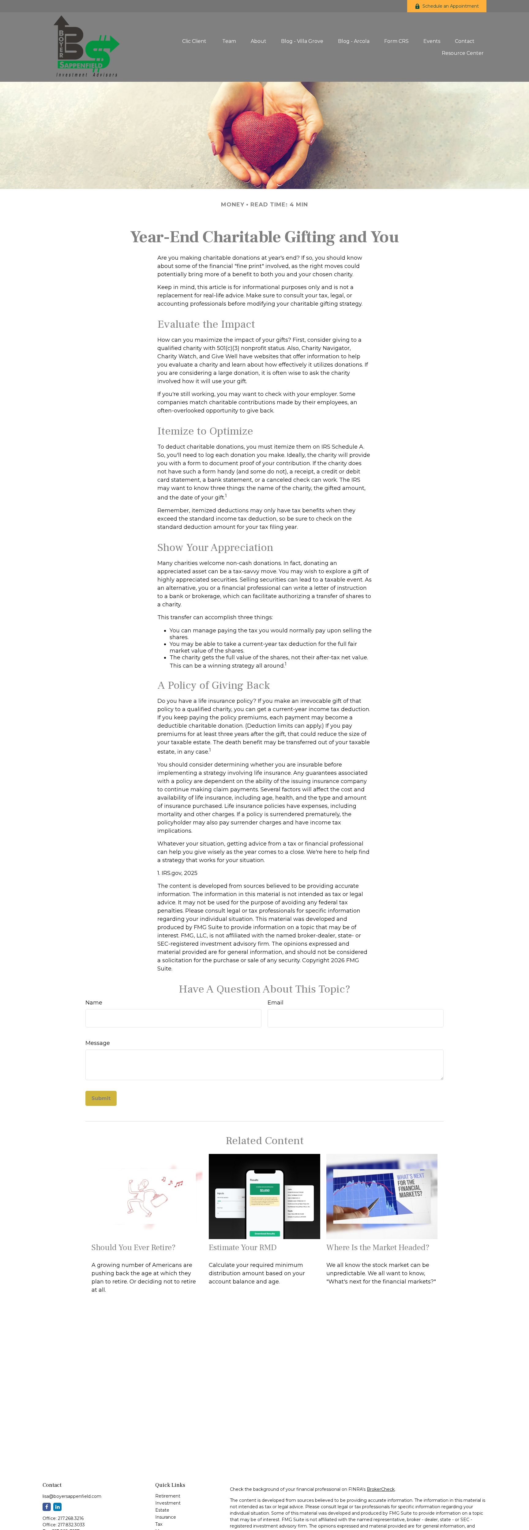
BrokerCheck (381, 1489)
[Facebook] (47, 1507)
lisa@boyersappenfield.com (72, 1496)
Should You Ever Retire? (134, 1247)
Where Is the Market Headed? (378, 1247)
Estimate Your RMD (243, 1247)
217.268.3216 (71, 1518)
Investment (168, 1503)
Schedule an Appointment (450, 6)
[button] (194, 41)
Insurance (165, 1517)
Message (97, 1043)
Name (93, 1002)
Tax (158, 1524)
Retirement (167, 1496)
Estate (162, 1510)
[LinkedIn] (57, 1507)
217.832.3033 (71, 1525)
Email (275, 1002)
